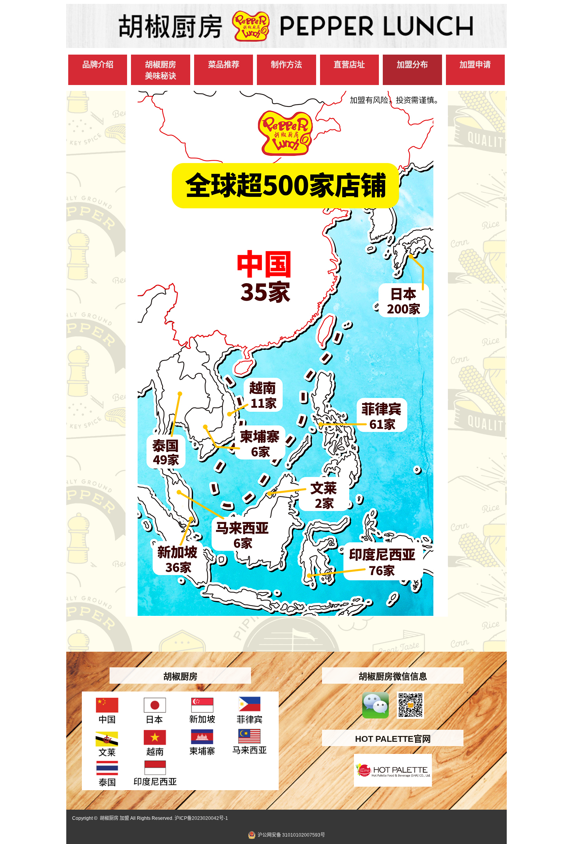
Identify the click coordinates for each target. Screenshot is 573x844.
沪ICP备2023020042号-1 (201, 818)
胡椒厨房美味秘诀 (160, 70)
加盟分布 (412, 64)
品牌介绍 (97, 64)
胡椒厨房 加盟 (114, 818)
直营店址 (349, 64)
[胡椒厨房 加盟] (286, 44)
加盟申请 (475, 64)
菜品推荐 (223, 64)
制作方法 (286, 64)
